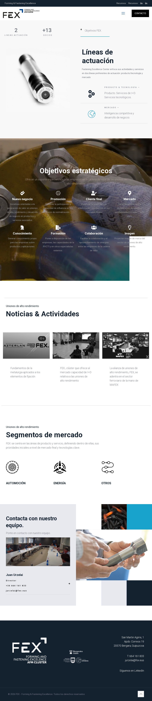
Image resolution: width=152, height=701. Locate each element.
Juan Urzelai (14, 575)
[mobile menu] (123, 13)
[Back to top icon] (141, 694)
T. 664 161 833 (135, 656)
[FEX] (21, 13)
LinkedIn (139, 670)
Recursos (121, 3)
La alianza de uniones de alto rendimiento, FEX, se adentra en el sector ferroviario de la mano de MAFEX (124, 376)
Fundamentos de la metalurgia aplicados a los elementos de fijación (25, 372)
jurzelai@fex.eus (16, 591)
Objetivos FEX (93, 30)
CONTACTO (140, 13)
